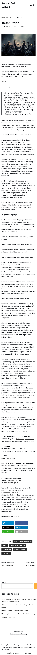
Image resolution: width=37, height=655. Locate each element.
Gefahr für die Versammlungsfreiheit (14, 610)
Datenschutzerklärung (18, 634)
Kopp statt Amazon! (8, 458)
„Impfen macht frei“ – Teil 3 (11, 617)
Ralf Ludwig (8, 27)
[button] (8, 523)
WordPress (27, 653)
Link (11, 463)
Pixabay (16, 517)
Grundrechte (6, 549)
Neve (8, 653)
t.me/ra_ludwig (15, 480)
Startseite (4, 17)
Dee (8, 517)
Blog (11, 17)
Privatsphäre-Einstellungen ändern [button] (14, 645)
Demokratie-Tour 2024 (9, 493)
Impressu (17, 632)
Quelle (3, 82)
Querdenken (6, 553)
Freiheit (4, 545)
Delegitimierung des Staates (22, 541)
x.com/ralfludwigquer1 (11, 483)
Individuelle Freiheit (20, 549)
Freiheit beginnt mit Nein (25, 439)
